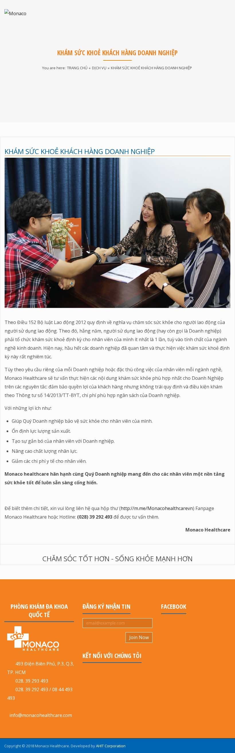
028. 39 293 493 (30, 681)
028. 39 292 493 (31, 689)
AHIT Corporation (111, 745)
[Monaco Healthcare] (27, 13)
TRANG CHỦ (77, 67)
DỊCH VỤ (99, 67)
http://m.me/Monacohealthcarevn (157, 508)
